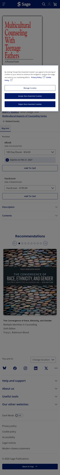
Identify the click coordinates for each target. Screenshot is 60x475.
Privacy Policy (36, 77)
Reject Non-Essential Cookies (30, 104)
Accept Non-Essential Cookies (30, 96)
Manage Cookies (30, 88)
